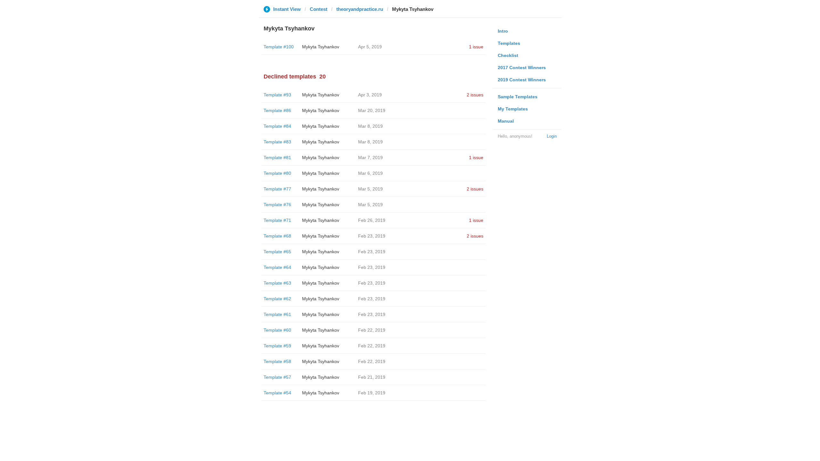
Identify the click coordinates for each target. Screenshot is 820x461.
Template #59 (277, 345)
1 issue (476, 46)
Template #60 (277, 330)
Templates (509, 43)
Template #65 (277, 251)
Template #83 (277, 141)
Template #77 (277, 188)
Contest (318, 9)
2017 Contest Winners (522, 67)
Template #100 (279, 46)
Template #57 (277, 377)
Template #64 (277, 267)
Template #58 (277, 361)
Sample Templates (517, 96)
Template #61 (277, 314)
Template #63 (277, 283)
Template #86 (277, 110)
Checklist (508, 55)
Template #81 (277, 157)
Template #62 (277, 298)
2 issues (475, 94)
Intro (503, 31)
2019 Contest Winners (522, 79)
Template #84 (277, 126)
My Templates (513, 108)
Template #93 (277, 94)
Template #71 (277, 220)
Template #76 (277, 204)
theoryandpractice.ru (359, 9)
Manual (506, 121)
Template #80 (277, 173)
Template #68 (277, 236)
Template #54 (277, 392)
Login (552, 136)
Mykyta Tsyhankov (320, 46)
